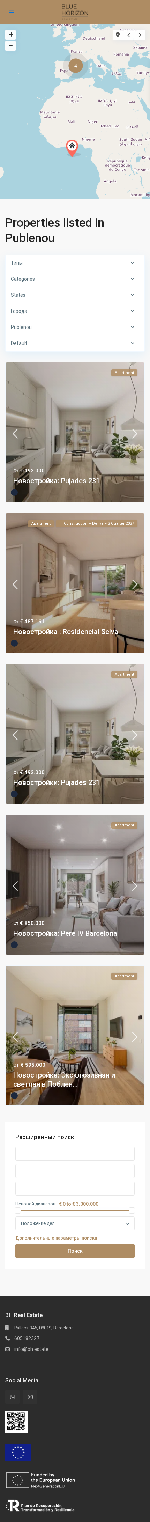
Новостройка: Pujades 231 (56, 481)
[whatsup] (12, 1397)
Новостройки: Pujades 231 (56, 782)
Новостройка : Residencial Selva (65, 631)
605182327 (26, 1338)
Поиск (75, 1251)
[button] (77, 67)
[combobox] (75, 1223)
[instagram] (30, 1397)
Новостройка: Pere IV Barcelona (65, 933)
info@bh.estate (31, 1349)
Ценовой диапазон (35, 1203)
